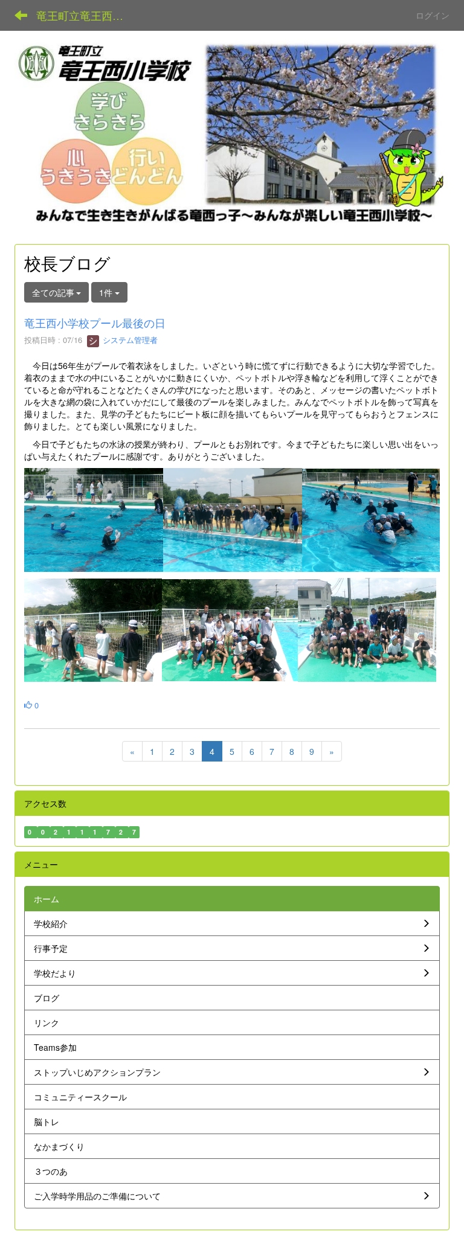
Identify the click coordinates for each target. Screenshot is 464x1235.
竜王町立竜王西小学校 (87, 15)
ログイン (433, 15)
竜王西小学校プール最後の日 (100, 322)
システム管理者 (129, 339)
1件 (107, 292)
